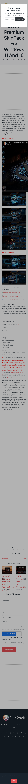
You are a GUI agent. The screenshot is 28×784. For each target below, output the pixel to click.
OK (14, 780)
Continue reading (14, 24)
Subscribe (20, 19)
